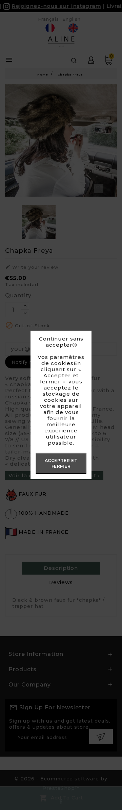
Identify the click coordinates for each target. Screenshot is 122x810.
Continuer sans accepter (61, 342)
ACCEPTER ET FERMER (61, 463)
